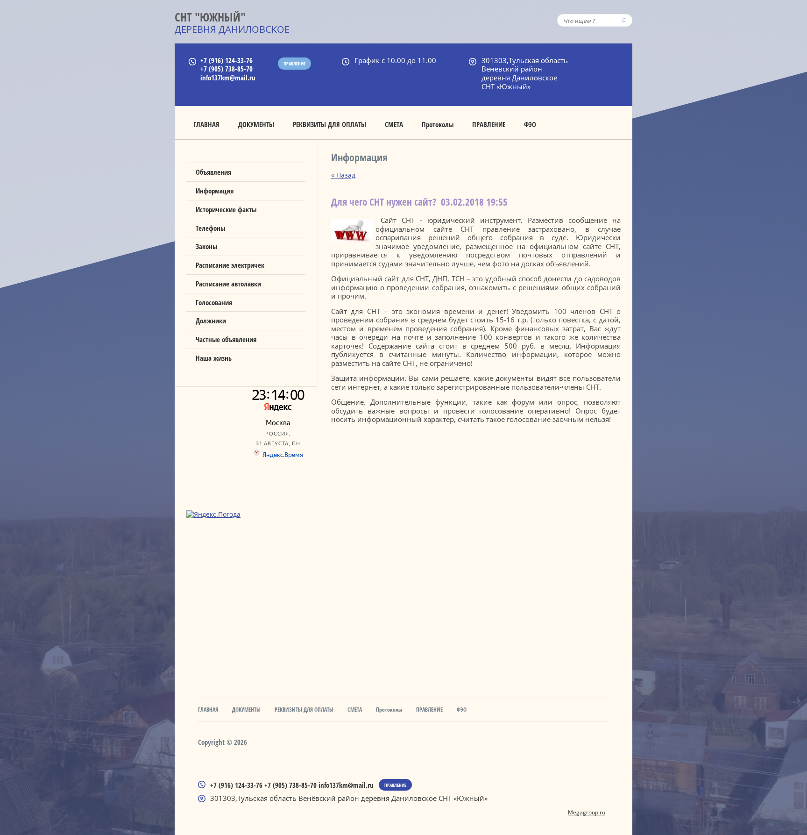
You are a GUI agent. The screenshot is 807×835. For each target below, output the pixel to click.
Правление (294, 63)
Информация (215, 190)
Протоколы (437, 124)
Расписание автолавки (228, 283)
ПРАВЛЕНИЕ (488, 124)
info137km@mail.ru (227, 77)
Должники (211, 320)
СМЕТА (394, 124)
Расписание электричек (230, 265)
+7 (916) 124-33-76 (226, 60)
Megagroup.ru (586, 812)
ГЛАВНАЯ (206, 124)
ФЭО (530, 124)
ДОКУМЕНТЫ (256, 124)
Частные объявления (226, 339)
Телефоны (210, 228)
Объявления (213, 172)
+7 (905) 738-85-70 (226, 68)
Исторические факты (226, 209)
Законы (206, 246)
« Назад (343, 175)
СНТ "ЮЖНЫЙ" (210, 17)
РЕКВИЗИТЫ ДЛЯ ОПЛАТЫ (329, 124)
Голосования (214, 302)
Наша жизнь (214, 358)
